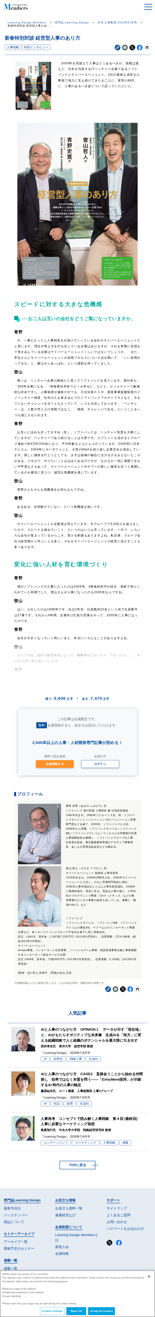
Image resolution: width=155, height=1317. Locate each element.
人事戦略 (13, 47)
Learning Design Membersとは (76, 1237)
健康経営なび (65, 1215)
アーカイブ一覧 (16, 1242)
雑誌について (14, 1222)
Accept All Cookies (101, 1311)
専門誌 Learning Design (72, 22)
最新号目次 (12, 1208)
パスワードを (125, 1229)
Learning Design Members (27, 22)
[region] (77, 1293)
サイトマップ (117, 1208)
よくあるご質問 (118, 1215)
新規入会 (62, 1247)
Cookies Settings (52, 1311)
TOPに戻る (77, 1165)
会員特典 (62, 1254)
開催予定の (19, 1248)
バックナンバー (16, 1215)
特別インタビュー (36, 47)
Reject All (76, 1311)
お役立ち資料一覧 (68, 1208)
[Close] (149, 1276)
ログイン (100, 763)
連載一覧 (10, 1268)
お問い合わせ (117, 1222)
